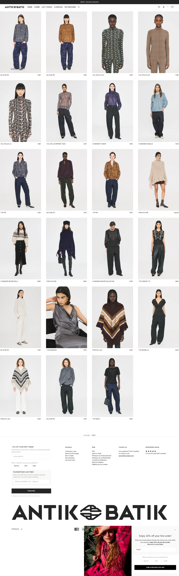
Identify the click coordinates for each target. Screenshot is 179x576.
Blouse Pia (51, 212)
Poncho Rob (143, 212)
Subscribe (31, 491)
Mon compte (69, 455)
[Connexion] (164, 7)
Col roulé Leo (98, 75)
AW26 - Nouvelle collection (89, 2)
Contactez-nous (70, 451)
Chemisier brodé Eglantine (103, 281)
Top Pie (3, 212)
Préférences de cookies (100, 464)
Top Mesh (96, 419)
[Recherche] (79, 7)
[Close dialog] (175, 530)
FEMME (29, 7)
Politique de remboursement (101, 455)
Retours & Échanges (72, 453)
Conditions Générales (99, 460)
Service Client (96, 453)
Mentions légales (97, 462)
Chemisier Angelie (145, 144)
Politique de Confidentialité (101, 458)
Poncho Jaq (97, 350)
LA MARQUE (58, 7)
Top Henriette (144, 281)
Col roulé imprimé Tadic (56, 144)
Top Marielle (143, 350)
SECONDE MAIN (70, 7)
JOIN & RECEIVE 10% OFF (155, 567)
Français (15, 529)
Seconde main (70, 460)
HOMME (37, 7)
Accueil (87, 435)
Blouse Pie (4, 75)
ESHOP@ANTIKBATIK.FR (126, 455)
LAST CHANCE (47, 7)
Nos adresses (69, 458)
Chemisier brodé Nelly (9, 281)
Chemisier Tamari (99, 144)
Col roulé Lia (5, 144)
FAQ (93, 451)
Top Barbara (52, 350)
